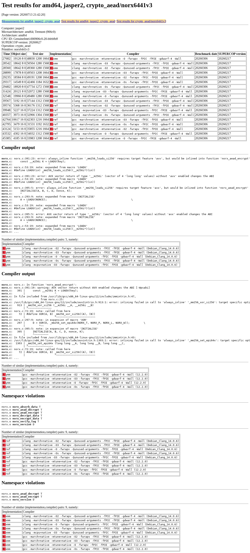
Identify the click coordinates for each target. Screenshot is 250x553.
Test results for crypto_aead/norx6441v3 (141, 21)
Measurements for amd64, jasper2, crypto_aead (31, 21)
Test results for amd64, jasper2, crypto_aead (88, 21)
